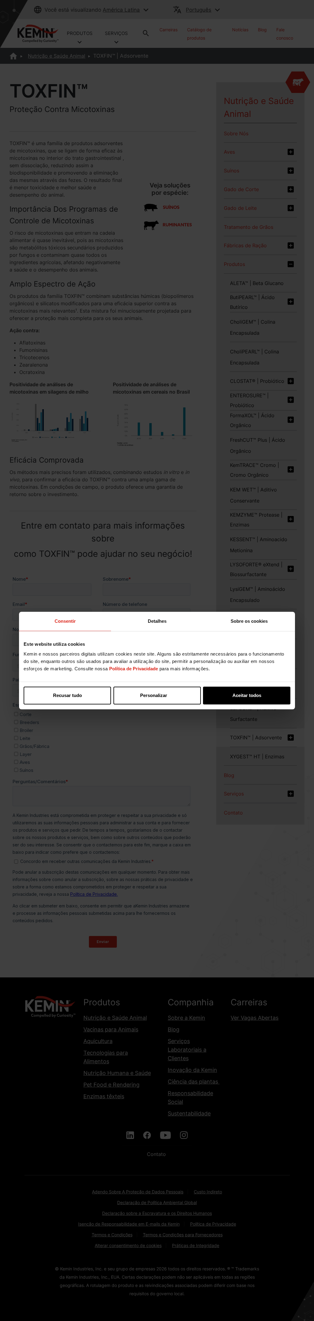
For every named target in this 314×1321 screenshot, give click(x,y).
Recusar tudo (67, 695)
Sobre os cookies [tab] (249, 621)
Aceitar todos (246, 695)
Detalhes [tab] (157, 621)
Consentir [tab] (65, 621)
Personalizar (153, 695)
